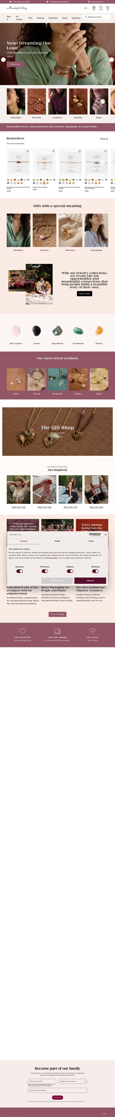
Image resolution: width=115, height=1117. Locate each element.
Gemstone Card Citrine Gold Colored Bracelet (69, 188)
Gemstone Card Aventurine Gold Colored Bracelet (94, 188)
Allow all (90, 581)
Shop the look (18, 507)
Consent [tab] (23, 541)
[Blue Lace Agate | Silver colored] (25, 180)
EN (85, 8)
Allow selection (57, 581)
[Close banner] (105, 534)
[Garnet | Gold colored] (14, 180)
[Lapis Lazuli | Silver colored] (8, 183)
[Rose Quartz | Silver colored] (11, 183)
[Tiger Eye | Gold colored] (21, 180)
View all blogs (57, 614)
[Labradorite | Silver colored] (28, 180)
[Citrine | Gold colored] (11, 180)
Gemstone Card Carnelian (40, 187)
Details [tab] (57, 541)
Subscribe (57, 1097)
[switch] (45, 571)
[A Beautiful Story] (18, 8)
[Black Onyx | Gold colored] (21, 183)
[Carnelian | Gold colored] (18, 183)
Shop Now (58, 437)
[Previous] (3, 59)
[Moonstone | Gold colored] (18, 180)
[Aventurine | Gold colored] (8, 180)
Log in (95, 8)
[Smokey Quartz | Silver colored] (14, 183)
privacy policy (52, 558)
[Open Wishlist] (100, 7)
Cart (108, 8)
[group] (57, 103)
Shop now (15, 62)
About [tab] (91, 541)
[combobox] (97, 17)
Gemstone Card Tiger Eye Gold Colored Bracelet (18, 188)
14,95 (9, 191)
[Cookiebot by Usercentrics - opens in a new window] (91, 534)
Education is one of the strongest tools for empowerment (22, 590)
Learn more (84, 294)
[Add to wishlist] (27, 151)
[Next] (111, 59)
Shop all (104, 138)
